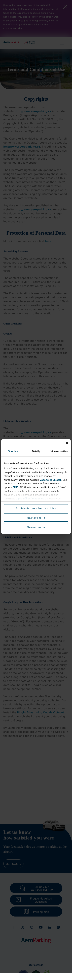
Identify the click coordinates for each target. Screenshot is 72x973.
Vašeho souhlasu (50, 479)
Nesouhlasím (36, 527)
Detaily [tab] (36, 451)
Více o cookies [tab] (59, 451)
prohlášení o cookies (31, 498)
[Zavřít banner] (67, 443)
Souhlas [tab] (13, 451)
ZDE (15, 487)
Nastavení (34, 517)
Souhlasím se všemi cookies (36, 508)
